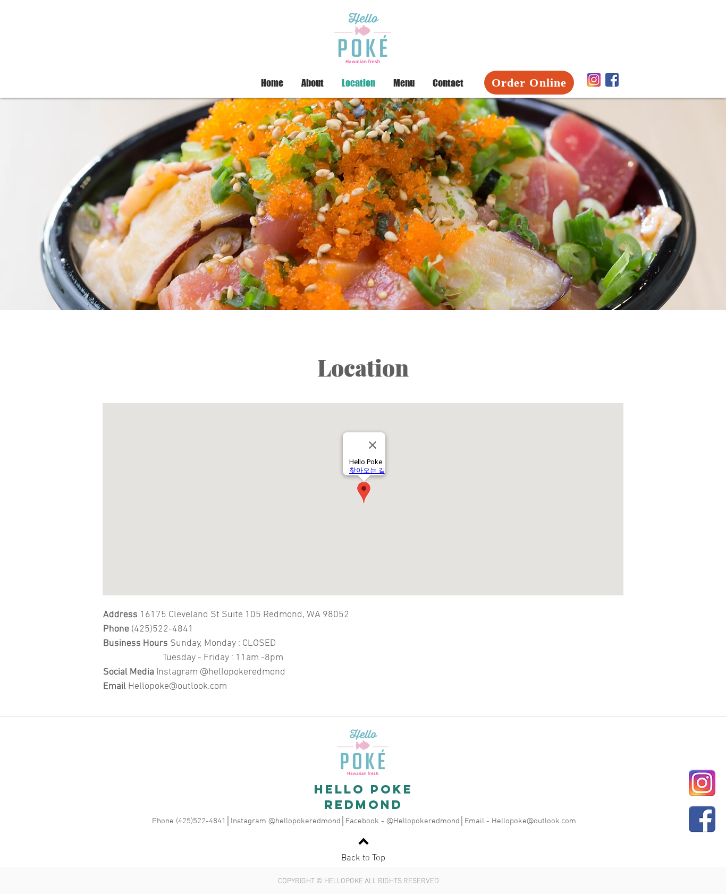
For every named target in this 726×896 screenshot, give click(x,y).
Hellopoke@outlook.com (177, 686)
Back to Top (363, 858)
